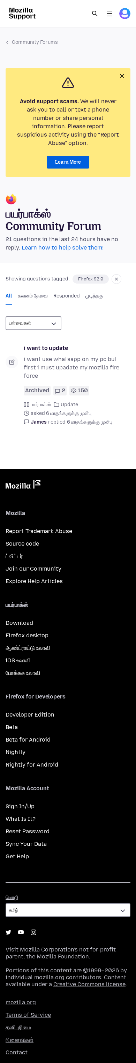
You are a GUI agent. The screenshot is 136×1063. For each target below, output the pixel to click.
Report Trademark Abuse (39, 531)
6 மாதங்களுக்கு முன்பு (89, 422)
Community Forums (35, 42)
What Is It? (21, 819)
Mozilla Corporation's (49, 949)
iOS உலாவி (18, 660)
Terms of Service (28, 1015)
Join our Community (33, 568)
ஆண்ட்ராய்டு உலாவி (28, 648)
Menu (109, 13)
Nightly (15, 752)
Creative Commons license (89, 984)
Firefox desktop (27, 635)
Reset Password (28, 831)
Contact (17, 1052)
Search (94, 13)
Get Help (17, 856)
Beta (12, 727)
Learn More (68, 162)
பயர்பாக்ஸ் (41, 405)
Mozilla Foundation (63, 956)
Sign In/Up (20, 806)
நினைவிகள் (19, 1040)
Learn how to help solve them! (63, 247)
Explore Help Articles (34, 581)
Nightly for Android (32, 764)
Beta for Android (28, 739)
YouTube (21, 932)
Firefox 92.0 (90, 279)
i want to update (46, 348)
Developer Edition (30, 714)
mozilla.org (21, 1002)
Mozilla (23, 485)
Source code (22, 543)
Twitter (8, 932)
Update (69, 405)
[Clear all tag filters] (116, 279)
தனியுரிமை (18, 1027)
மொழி (12, 897)
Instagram (33, 932)
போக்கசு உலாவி (23, 673)
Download (19, 623)
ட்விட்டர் (14, 556)
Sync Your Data (26, 844)
